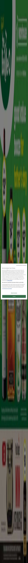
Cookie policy (9, 280)
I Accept (14, 296)
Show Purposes (14, 292)
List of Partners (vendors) (7, 288)
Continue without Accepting (21, 265)
